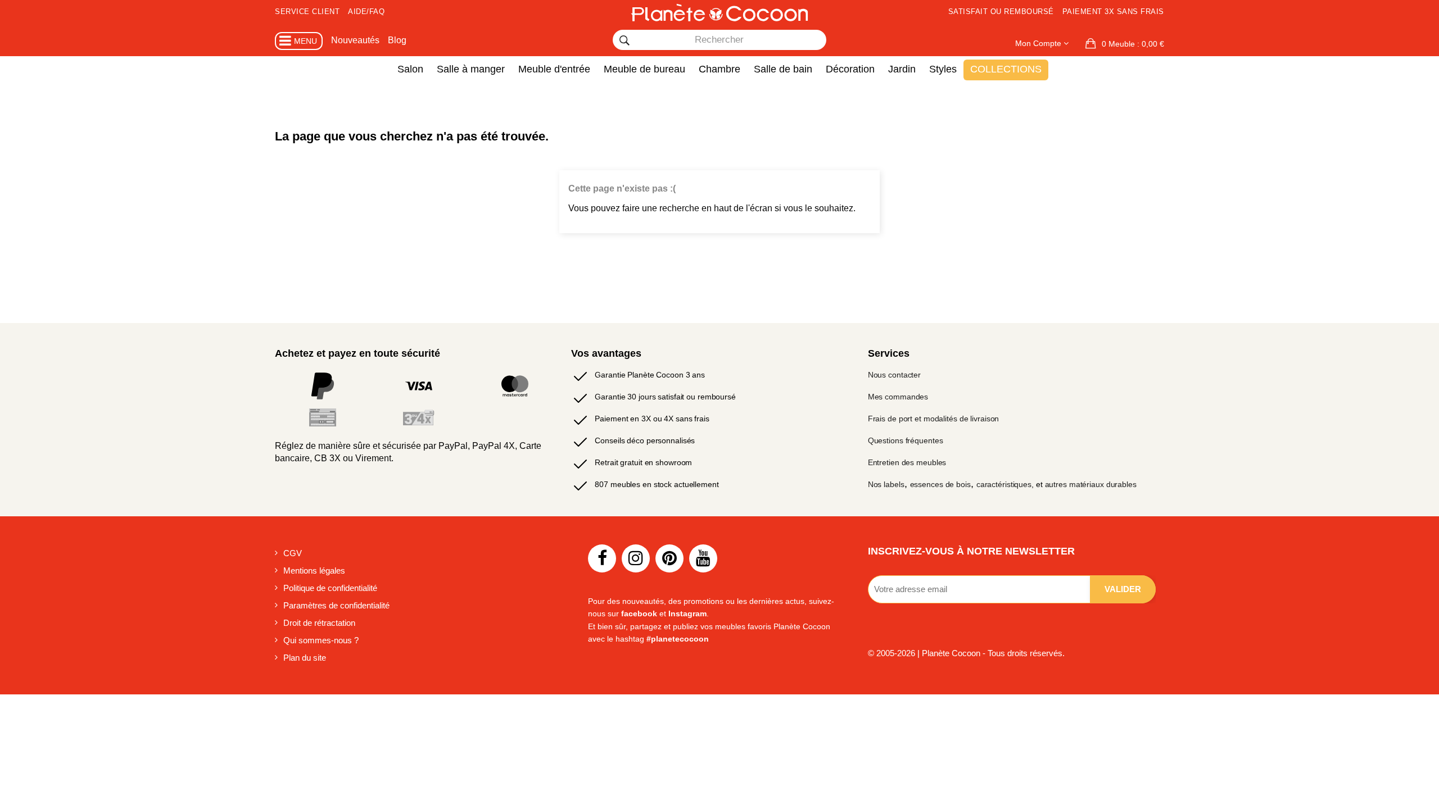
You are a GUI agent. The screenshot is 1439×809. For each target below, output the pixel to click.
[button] (1125, 44)
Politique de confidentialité (330, 588)
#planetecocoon (677, 638)
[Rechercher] (624, 40)
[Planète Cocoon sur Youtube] (703, 558)
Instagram (687, 613)
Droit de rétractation (319, 623)
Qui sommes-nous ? (321, 640)
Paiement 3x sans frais (1113, 11)
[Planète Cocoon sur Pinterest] (669, 558)
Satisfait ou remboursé (1001, 11)
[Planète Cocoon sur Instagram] (636, 558)
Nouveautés (355, 40)
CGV (292, 553)
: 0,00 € (1133, 43)
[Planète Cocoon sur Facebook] (602, 558)
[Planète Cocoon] (719, 12)
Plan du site (304, 657)
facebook (639, 613)
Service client (307, 11)
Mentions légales (314, 570)
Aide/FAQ (366, 11)
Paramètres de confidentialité (336, 605)
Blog (397, 40)
